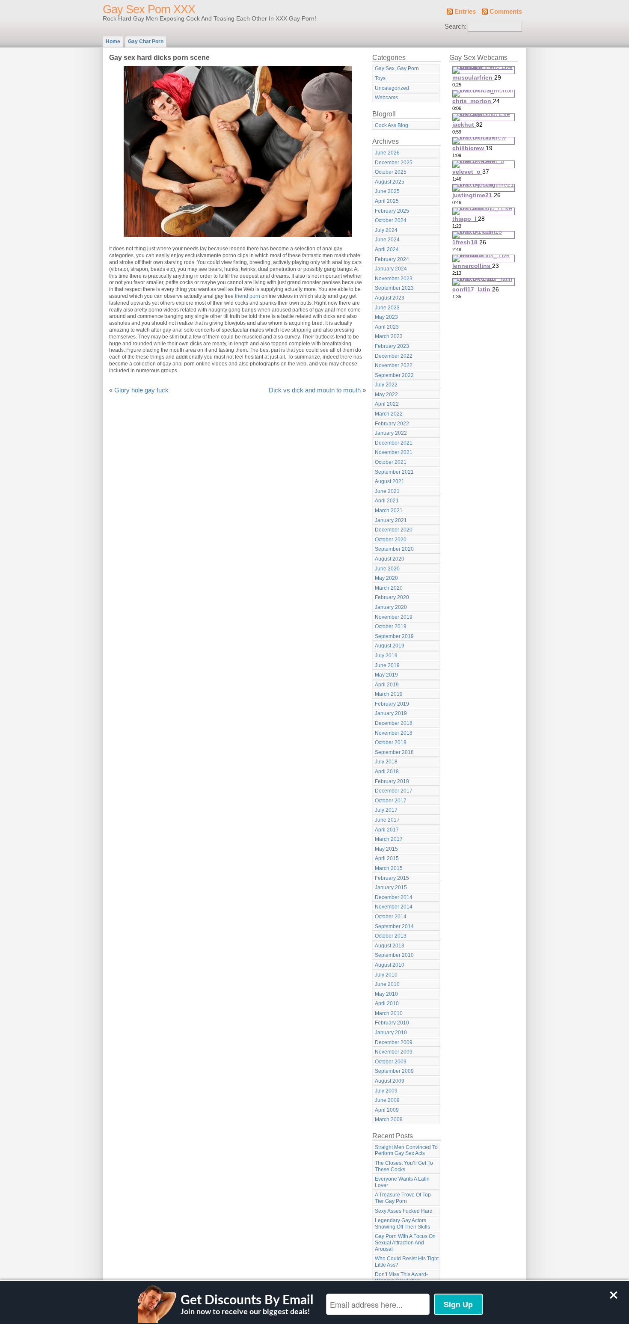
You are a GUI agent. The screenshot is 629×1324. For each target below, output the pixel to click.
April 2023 (387, 327)
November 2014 (393, 907)
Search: (455, 26)
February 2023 (392, 346)
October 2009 (390, 1062)
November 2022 (393, 365)
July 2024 (386, 230)
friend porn (247, 296)
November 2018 (393, 733)
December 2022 (393, 356)
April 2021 (387, 501)
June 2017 (387, 820)
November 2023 (393, 279)
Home (113, 42)
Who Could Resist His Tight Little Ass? (407, 1262)
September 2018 (394, 752)
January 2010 (391, 1033)
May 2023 (386, 317)
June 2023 (387, 308)
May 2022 (386, 395)
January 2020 (391, 607)
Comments (506, 11)
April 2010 (387, 1003)
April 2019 (387, 685)
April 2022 (387, 404)
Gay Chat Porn (145, 42)
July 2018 (386, 762)
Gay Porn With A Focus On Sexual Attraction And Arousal (405, 1242)
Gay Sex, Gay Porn (397, 68)
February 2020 (392, 597)
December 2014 (393, 897)
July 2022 (386, 385)
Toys (380, 78)
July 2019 (386, 656)
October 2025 (390, 172)
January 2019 (391, 713)
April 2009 (387, 1110)
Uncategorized (392, 88)
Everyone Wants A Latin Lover (402, 1182)
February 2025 (392, 211)
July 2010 (386, 975)
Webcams (386, 98)
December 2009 (393, 1042)
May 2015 (386, 849)
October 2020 (390, 540)
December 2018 (393, 723)
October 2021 (390, 462)
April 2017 (387, 830)
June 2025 (387, 191)
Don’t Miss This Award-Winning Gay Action (401, 1277)
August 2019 (389, 646)
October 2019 (390, 626)
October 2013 (390, 936)
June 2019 (387, 665)
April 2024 (387, 249)
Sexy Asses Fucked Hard (404, 1211)
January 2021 (391, 520)
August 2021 (389, 481)
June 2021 (387, 491)
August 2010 (389, 965)
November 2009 (393, 1052)
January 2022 (391, 433)
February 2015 (392, 878)
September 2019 (394, 636)
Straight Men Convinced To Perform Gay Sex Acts (406, 1150)
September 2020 (394, 549)
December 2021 (393, 443)
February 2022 (392, 424)
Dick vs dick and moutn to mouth (315, 390)
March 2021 (389, 511)
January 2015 (391, 888)
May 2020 (386, 578)
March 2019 (389, 694)
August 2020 (389, 559)
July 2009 (386, 1091)
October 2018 (390, 742)
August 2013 (389, 946)
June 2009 (387, 1100)
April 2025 (387, 201)
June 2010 (387, 984)
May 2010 (386, 994)
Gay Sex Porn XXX (149, 9)
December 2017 (393, 791)
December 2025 (393, 163)
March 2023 (389, 336)
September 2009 (394, 1071)
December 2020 (393, 530)
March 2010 (389, 1013)
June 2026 (387, 153)
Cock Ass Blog (391, 125)
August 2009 (389, 1081)
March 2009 (389, 1119)
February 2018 (392, 781)
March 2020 (389, 588)
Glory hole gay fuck (141, 390)
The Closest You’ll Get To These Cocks (404, 1166)
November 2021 (393, 452)
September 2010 (394, 955)
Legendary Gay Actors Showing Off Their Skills (402, 1223)
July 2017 (386, 810)
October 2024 (390, 220)
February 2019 (392, 704)
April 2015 (387, 858)
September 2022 (394, 375)
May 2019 (386, 675)
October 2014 (390, 917)
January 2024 (391, 269)
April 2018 (387, 772)
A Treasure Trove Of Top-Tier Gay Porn (404, 1198)
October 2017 (390, 801)
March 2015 (389, 868)
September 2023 (394, 288)
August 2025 (389, 182)
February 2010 (392, 1023)
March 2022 (389, 414)
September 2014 (394, 926)
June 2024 (387, 240)
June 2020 (387, 569)
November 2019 (393, 617)
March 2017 (389, 839)
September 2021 (394, 472)
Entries (465, 11)
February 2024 (392, 259)
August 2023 (389, 298)
